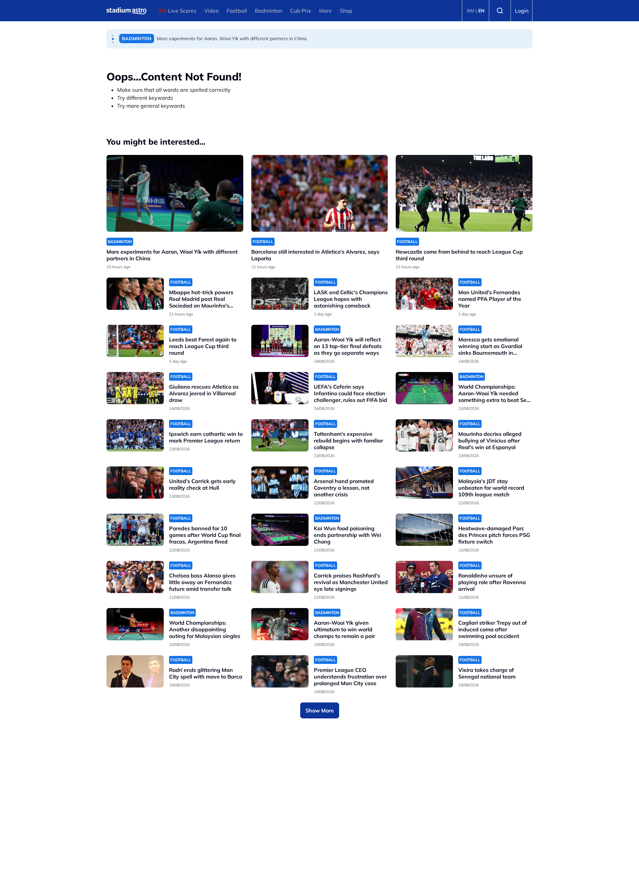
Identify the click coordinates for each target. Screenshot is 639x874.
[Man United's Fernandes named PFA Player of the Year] (424, 294)
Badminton (268, 10)
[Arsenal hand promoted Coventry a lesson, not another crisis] (280, 482)
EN (481, 11)
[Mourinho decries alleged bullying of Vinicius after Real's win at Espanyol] (424, 435)
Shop (346, 10)
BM (470, 11)
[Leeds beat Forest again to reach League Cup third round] (135, 341)
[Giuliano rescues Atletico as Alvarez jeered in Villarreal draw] (135, 388)
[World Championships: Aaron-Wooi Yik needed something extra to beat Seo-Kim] (424, 388)
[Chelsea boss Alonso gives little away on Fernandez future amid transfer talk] (135, 577)
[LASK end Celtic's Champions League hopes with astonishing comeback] (280, 294)
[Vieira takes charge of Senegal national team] (424, 671)
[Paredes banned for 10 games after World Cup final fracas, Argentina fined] (135, 530)
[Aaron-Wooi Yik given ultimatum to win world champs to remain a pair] (280, 624)
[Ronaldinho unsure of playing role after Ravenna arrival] (424, 577)
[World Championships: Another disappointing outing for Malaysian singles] (135, 624)
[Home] (126, 10)
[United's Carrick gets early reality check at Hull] (135, 482)
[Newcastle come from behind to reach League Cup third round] (464, 193)
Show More (320, 710)
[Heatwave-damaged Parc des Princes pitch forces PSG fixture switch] (424, 530)
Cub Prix (300, 10)
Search (500, 10)
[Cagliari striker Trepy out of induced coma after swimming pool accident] (424, 624)
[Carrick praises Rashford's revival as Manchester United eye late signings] (280, 577)
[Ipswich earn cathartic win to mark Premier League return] (135, 435)
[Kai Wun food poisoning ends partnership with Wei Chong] (280, 530)
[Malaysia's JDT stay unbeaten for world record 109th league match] (424, 482)
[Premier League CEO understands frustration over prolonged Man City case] (280, 671)
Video (211, 10)
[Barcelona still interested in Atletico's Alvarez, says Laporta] (319, 193)
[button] (113, 36)
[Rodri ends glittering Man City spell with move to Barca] (135, 671)
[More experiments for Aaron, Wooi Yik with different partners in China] (174, 193)
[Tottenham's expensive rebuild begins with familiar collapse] (280, 435)
